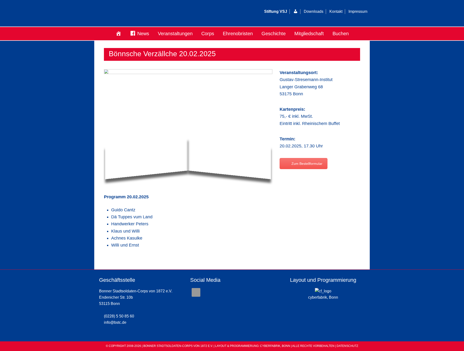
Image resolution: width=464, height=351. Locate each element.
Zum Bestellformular (306, 163)
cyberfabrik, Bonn (323, 297)
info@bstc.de (115, 322)
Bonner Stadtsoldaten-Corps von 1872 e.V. (153, 13)
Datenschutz (347, 346)
